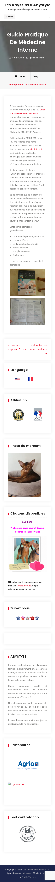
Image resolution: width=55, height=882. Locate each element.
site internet (36, 149)
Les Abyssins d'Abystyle (27, 5)
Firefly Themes (29, 877)
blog (35, 76)
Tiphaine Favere (36, 57)
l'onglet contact (24, 585)
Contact (27, 873)
